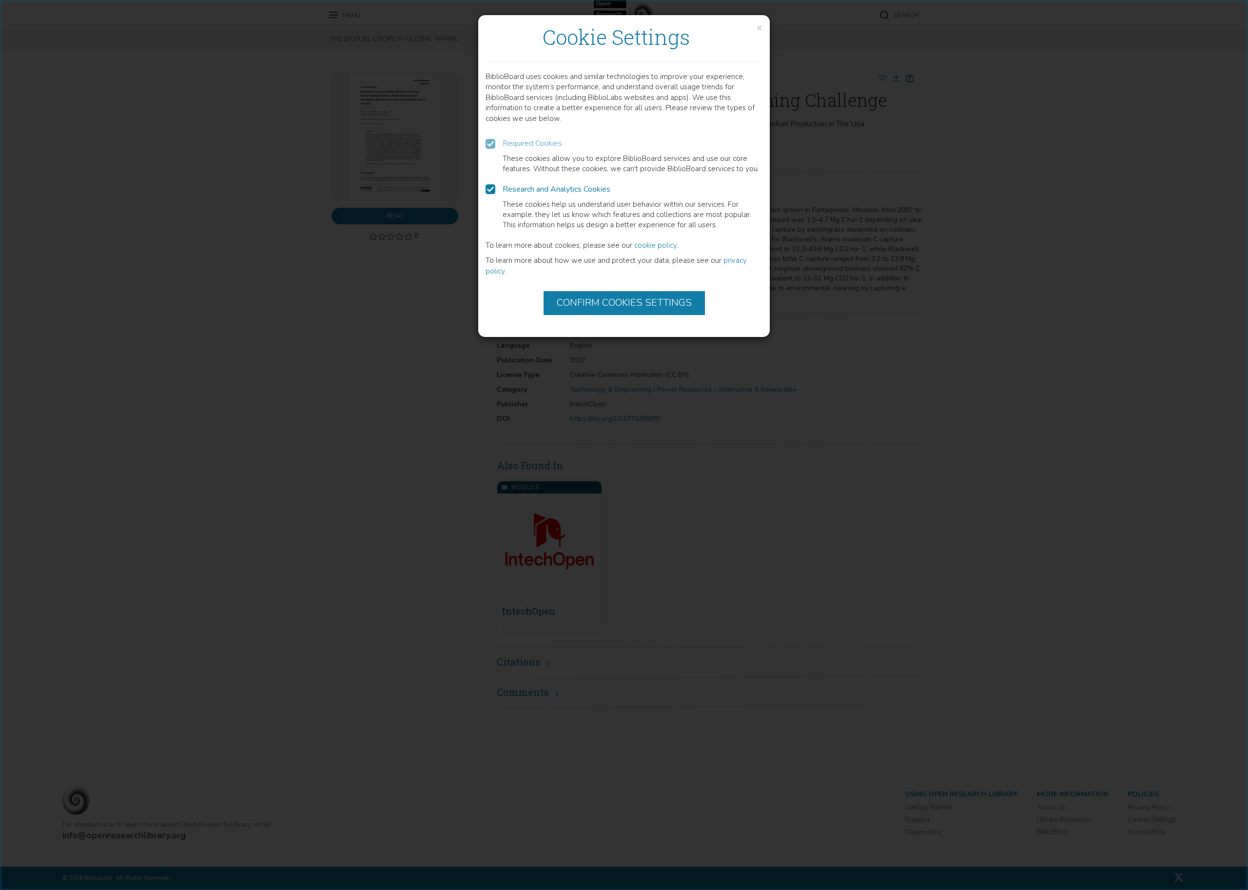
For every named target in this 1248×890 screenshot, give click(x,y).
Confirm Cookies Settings (624, 302)
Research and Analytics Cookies (556, 189)
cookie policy (655, 245)
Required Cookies (532, 143)
